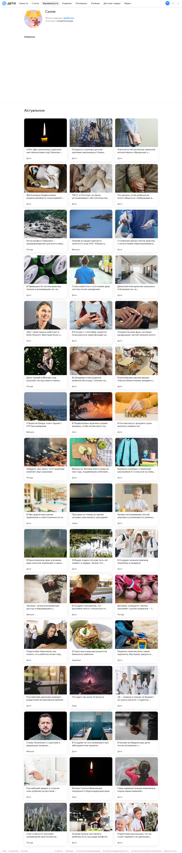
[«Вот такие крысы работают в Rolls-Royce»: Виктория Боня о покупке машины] (45, 322)
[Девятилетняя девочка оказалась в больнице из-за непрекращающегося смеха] (136, 276)
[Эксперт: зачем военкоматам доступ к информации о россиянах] (45, 596)
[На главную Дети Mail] (11, 3)
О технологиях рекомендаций (88, 851)
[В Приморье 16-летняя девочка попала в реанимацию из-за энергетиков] (45, 276)
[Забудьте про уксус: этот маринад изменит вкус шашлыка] (45, 459)
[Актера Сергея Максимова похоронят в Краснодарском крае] (91, 778)
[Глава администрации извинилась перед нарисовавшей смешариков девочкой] (136, 778)
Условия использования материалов (146, 851)
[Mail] (4, 3)
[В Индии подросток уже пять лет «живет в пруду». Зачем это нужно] (91, 550)
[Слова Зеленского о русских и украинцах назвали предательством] (45, 733)
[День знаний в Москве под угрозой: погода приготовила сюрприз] (45, 368)
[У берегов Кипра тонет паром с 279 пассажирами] (45, 413)
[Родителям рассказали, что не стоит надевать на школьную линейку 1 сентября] (136, 824)
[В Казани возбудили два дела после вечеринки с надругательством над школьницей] (136, 733)
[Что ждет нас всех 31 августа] (91, 687)
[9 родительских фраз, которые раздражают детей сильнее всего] (136, 322)
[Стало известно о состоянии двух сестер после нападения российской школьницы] (91, 276)
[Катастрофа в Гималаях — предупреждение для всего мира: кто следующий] (45, 231)
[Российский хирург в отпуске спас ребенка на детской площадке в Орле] (45, 778)
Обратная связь (170, 851)
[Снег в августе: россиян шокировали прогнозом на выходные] (45, 824)
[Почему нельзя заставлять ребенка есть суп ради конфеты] (91, 824)
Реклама (24, 851)
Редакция (69, 851)
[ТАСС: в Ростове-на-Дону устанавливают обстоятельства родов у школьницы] (91, 185)
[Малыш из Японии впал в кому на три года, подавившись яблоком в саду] (91, 459)
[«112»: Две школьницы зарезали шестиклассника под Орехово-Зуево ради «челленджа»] (45, 139)
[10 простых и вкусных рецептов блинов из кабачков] (91, 641)
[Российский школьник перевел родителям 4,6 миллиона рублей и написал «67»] (45, 687)
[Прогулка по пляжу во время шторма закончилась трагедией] (91, 504)
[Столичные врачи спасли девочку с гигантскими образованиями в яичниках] (136, 231)
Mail (4, 851)
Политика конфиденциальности (116, 851)
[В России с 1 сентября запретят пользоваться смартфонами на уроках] (91, 322)
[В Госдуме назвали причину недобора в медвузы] (136, 550)
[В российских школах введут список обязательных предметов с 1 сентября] (136, 368)
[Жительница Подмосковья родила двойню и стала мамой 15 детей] (45, 185)
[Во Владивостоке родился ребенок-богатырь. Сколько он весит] (91, 368)
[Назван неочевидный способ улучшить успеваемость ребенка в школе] (136, 504)
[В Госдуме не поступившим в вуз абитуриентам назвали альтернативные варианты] (91, 733)
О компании (13, 851)
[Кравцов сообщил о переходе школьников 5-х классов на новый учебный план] (136, 459)
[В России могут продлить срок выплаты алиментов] (136, 413)
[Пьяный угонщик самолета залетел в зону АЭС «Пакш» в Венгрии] (91, 231)
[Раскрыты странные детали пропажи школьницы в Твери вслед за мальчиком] (91, 139)
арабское (68, 18)
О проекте (58, 851)
